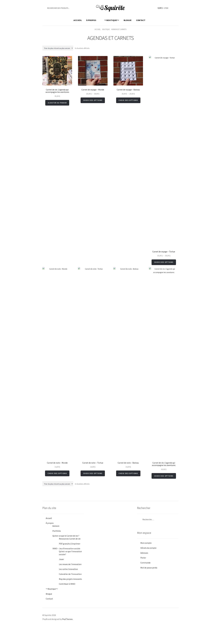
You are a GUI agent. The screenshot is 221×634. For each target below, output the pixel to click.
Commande (145, 562)
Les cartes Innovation (68, 569)
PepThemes (67, 619)
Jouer (61, 559)
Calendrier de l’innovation (70, 574)
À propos (91, 20)
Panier (143, 557)
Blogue (128, 20)
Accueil (78, 20)
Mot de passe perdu (148, 567)
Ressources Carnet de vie (69, 538)
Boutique (106, 29)
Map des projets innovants (70, 579)
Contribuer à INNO (67, 584)
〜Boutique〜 (111, 20)
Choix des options (92, 100)
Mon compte (146, 543)
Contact (140, 20)
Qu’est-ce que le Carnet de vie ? (65, 535)
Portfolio (56, 531)
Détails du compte (148, 548)
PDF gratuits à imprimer (69, 543)
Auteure (55, 526)
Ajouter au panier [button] (57, 103)
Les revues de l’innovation (70, 564)
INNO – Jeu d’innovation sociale (66, 548)
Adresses (144, 553)
